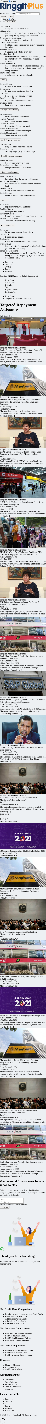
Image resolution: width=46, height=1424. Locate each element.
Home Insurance (6, 149)
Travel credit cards (7, 73)
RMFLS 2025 (10, 292)
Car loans (4, 93)
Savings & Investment (9, 110)
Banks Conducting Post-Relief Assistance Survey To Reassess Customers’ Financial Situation (21, 351)
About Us (4, 230)
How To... (4, 200)
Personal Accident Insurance (11, 165)
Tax (6, 287)
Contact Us (4, 234)
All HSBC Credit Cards (14, 1323)
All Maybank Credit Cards (16, 1319)
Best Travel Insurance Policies (17, 1340)
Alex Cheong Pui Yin (8, 355)
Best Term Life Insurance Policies (18, 1333)
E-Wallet (8, 285)
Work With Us (11, 1382)
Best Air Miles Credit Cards (16, 1316)
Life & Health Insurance (9, 172)
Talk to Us (9, 1380)
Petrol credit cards (7, 54)
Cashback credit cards (9, 42)
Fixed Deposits (6, 114)
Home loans (5, 89)
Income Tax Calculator (9, 218)
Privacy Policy (11, 1384)
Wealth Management (8, 133)
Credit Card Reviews (13, 1370)
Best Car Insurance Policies (16, 1336)
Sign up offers (5, 31)
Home (2, 22)
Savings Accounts (7, 119)
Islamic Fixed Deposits (9, 128)
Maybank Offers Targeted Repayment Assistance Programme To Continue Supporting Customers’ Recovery (19, 401)
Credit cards (5, 26)
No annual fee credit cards (10, 38)
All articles (4, 204)
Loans (3, 80)
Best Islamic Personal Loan (16, 1353)
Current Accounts (7, 124)
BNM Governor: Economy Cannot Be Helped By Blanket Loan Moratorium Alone (20, 603)
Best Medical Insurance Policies (18, 1338)
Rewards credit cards (8, 49)
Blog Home (10, 280)
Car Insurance (5, 144)
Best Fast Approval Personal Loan (19, 1350)
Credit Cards (10, 22)
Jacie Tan (4, 456)
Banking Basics (6, 209)
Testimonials (5, 239)
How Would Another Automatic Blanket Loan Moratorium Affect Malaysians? (18, 799)
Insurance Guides (7, 214)
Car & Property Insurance (10, 140)
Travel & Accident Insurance (11, 156)
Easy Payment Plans (8, 98)
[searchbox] (28, 13)
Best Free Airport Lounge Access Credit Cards (24, 1314)
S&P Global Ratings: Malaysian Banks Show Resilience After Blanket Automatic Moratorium (22, 701)
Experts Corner (11, 289)
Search (3, 16)
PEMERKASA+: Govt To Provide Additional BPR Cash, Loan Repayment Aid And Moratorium (21, 553)
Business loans (6, 103)
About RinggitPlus (7, 225)
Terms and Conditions (9, 251)
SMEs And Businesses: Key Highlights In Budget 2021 (22, 851)
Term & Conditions (13, 1387)
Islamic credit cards (7, 63)
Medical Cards (6, 188)
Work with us (5, 244)
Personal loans (6, 84)
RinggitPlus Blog (12, 1367)
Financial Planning (12, 1365)
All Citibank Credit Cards (15, 1321)
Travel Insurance (6, 160)
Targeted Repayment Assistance (18, 298)
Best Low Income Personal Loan (18, 1355)
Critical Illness (6, 193)
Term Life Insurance (8, 177)
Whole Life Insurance (9, 181)
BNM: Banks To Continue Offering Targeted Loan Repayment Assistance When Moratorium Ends (20, 453)
